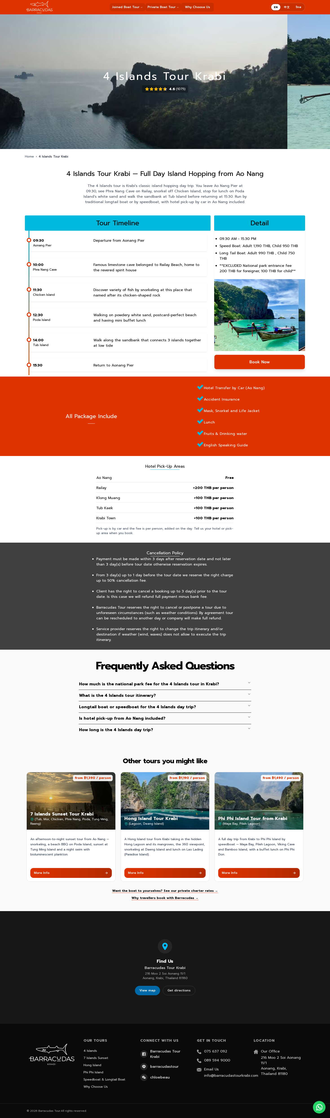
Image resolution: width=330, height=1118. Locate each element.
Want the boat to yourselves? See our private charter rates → (165, 891)
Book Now (259, 362)
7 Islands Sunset (96, 1058)
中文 (287, 7)
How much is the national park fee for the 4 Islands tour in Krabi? (149, 684)
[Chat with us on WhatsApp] (319, 1107)
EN (276, 7)
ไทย (298, 7)
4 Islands (90, 1050)
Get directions (179, 990)
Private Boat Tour (161, 7)
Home (29, 156)
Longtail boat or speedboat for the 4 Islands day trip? (137, 707)
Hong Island (92, 1065)
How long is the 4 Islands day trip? (116, 730)
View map (147, 990)
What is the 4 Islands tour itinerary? (117, 695)
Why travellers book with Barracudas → (165, 898)
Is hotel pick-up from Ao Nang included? (122, 718)
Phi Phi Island (93, 1072)
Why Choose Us (197, 7)
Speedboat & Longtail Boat (104, 1079)
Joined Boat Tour (125, 7)
